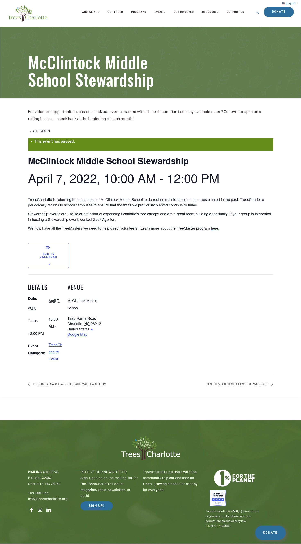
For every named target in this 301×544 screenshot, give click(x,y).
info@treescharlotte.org (48, 499)
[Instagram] (40, 510)
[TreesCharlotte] (27, 13)
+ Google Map (80, 331)
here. (215, 228)
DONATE (270, 532)
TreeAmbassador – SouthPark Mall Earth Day (69, 384)
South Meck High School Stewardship (238, 384)
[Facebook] (31, 510)
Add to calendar (48, 256)
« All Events (40, 131)
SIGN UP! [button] (97, 506)
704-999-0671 (38, 493)
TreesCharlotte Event (55, 352)
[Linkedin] (48, 510)
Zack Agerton (104, 219)
